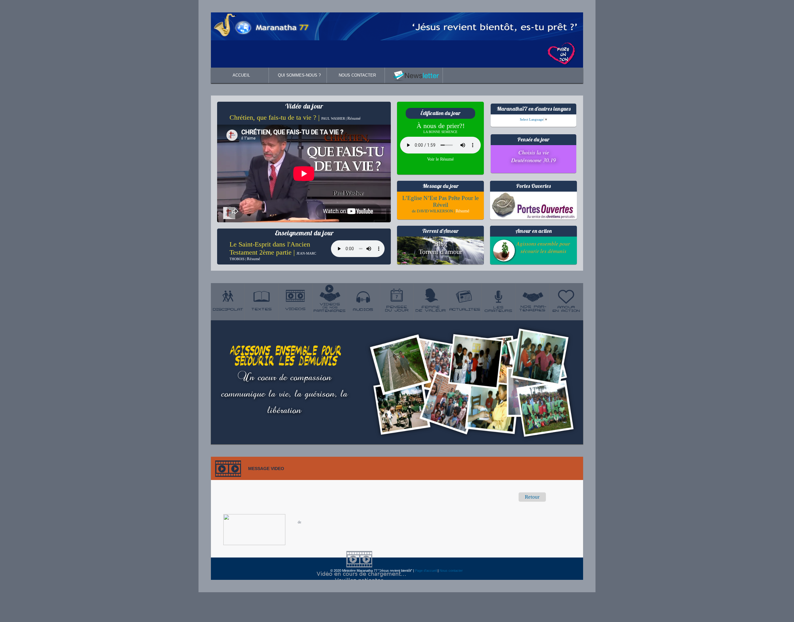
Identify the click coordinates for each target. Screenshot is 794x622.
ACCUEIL (241, 75)
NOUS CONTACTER (357, 75)
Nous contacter (451, 570)
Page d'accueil (426, 570)
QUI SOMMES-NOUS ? (299, 75)
